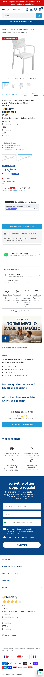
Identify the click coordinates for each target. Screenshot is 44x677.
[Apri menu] (3, 10)
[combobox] (7, 522)
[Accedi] (31, 9)
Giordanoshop (9, 95)
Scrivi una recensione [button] (22, 424)
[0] (39, 9)
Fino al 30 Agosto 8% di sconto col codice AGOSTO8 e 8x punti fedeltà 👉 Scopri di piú (22, 3)
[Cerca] (39, 15)
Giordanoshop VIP (19, 190)
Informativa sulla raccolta (12, 674)
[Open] (5, 338)
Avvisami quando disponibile (22, 226)
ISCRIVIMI (22, 545)
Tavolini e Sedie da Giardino (26, 29)
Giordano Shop (8, 29)
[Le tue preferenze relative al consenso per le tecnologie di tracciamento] (40, 673)
